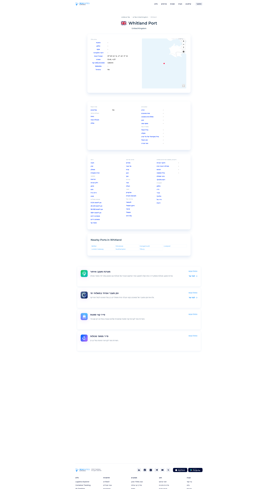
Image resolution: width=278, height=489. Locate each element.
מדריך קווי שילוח (136, 485)
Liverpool (167, 246)
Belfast (94, 246)
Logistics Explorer (82, 482)
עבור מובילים (107, 485)
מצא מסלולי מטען (137, 482)
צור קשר (189, 482)
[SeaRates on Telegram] (157, 470)
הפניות (172, 4)
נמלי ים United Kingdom (140, 17)
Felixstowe (119, 246)
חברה (180, 4)
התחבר (198, 4)
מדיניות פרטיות (164, 485)
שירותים (164, 4)
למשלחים (106, 482)
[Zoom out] (183, 44)
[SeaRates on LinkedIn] (139, 470)
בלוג (188, 485)
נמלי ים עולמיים (126, 17)
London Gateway (98, 249)
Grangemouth (145, 246)
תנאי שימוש (163, 482)
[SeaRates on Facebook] (145, 470)
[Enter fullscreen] (183, 85)
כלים (156, 4)
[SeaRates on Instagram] (151, 470)
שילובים (188, 4)
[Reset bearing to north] (183, 47)
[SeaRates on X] (168, 470)
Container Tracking (83, 485)
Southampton (121, 249)
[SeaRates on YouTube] (162, 470)
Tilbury (142, 249)
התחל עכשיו (193, 271)
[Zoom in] (183, 41)
